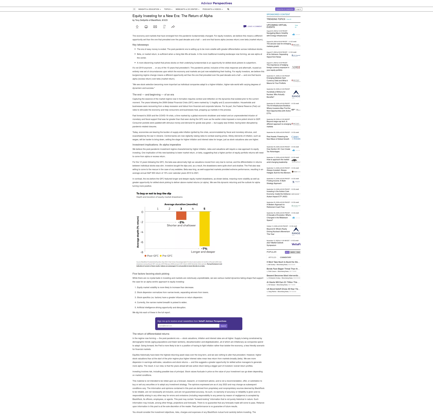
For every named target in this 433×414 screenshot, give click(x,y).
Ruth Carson (272, 271)
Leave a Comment (254, 26)
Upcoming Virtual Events (277, 26)
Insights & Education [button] (149, 9)
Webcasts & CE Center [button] (187, 9)
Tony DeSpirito (141, 20)
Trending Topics (276, 19)
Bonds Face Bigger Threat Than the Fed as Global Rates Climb (295, 268)
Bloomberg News (282, 264)
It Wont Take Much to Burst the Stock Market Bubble (290, 261)
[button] (137, 26)
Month (293, 252)
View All (288, 19)
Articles (272, 257)
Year (298, 252)
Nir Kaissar (271, 285)
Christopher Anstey (274, 278)
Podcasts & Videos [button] (212, 9)
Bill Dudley (271, 264)
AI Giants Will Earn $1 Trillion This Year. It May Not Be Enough (295, 282)
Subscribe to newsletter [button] (284, 9)
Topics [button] (167, 9)
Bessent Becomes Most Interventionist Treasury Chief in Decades (296, 275)
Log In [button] (298, 9)
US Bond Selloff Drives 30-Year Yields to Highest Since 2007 (294, 288)
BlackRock (156, 20)
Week (287, 252)
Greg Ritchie (272, 291)
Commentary (285, 257)
